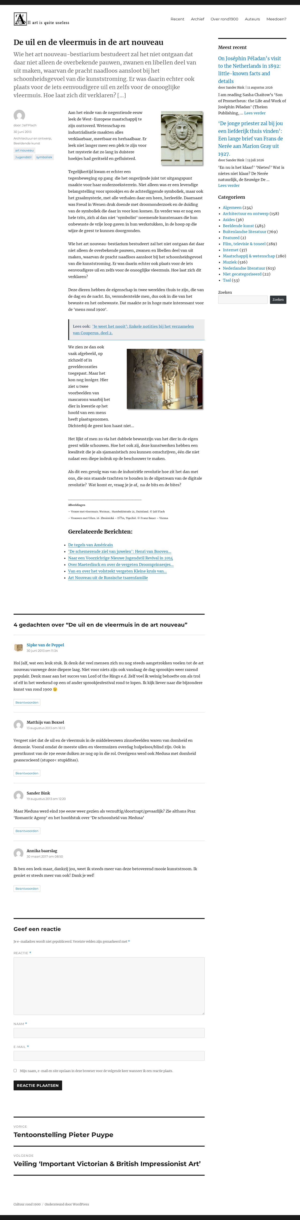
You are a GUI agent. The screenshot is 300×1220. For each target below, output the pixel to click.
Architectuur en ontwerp (32, 138)
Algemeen (232, 207)
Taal (227, 280)
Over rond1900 (224, 19)
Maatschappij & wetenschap (249, 256)
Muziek (230, 262)
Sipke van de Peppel (45, 645)
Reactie (22, 953)
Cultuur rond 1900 (27, 1204)
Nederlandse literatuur (244, 268)
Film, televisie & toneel (244, 243)
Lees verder (255, 113)
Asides (229, 219)
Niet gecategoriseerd (242, 274)
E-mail (21, 1047)
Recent (177, 19)
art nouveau (24, 150)
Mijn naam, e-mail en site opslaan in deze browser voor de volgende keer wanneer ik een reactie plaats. (96, 1071)
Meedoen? (276, 19)
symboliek (44, 157)
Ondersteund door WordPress (67, 1204)
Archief (197, 19)
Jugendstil (23, 157)
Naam (20, 1024)
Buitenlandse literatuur (244, 231)
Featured (231, 237)
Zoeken (225, 292)
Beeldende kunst (27, 143)
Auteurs (252, 19)
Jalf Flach (29, 125)
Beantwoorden (26, 702)
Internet (231, 250)
